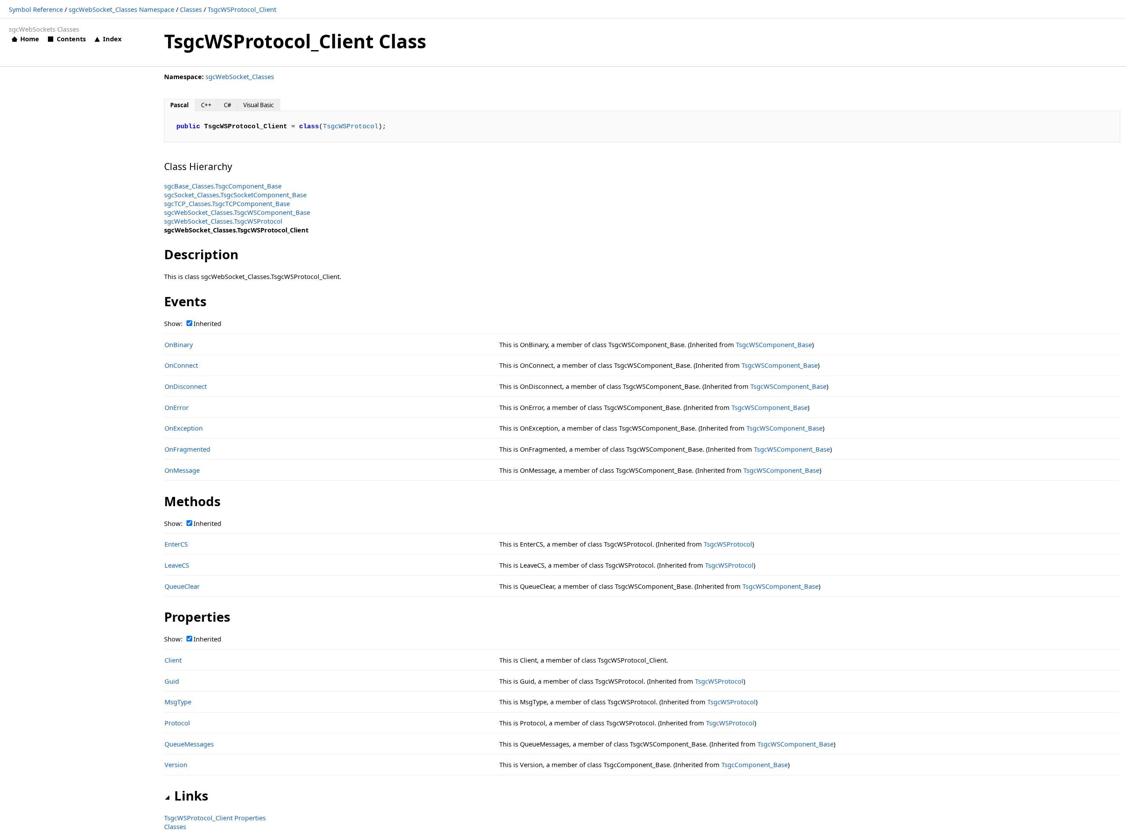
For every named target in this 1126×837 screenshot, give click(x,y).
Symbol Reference (36, 9)
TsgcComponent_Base (754, 764)
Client (173, 660)
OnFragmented (187, 449)
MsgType (178, 701)
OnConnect (181, 365)
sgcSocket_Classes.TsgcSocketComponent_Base (235, 194)
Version (176, 764)
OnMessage (182, 470)
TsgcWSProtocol (350, 126)
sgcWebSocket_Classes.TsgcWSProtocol (223, 221)
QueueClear (182, 586)
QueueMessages (189, 743)
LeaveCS (177, 565)
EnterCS (176, 544)
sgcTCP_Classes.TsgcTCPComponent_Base (227, 203)
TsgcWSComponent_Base (774, 344)
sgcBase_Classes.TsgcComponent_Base (223, 185)
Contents (71, 38)
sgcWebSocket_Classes (239, 76)
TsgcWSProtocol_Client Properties (215, 817)
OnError (177, 407)
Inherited (207, 323)
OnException (184, 428)
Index (112, 38)
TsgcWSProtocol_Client (242, 9)
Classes (191, 9)
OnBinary (179, 344)
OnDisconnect (186, 386)
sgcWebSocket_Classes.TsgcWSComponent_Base (237, 212)
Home (29, 38)
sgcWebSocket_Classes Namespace (121, 9)
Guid (172, 681)
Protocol (177, 722)
